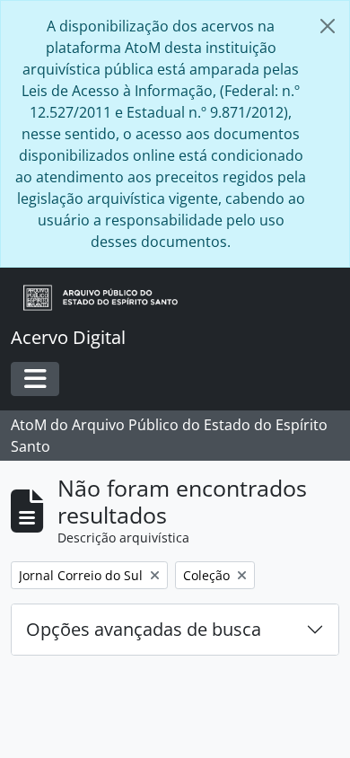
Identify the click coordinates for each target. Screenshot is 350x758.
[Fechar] (327, 26)
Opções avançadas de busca (143, 629)
